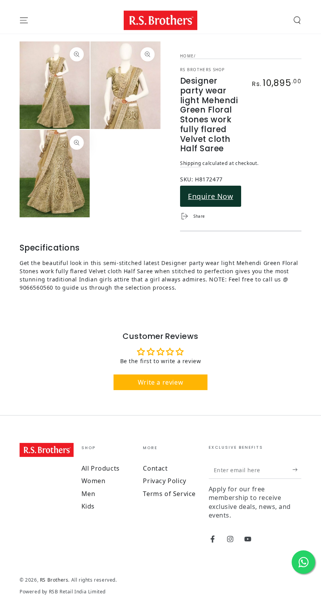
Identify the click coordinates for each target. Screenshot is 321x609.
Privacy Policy (164, 480)
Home (187, 56)
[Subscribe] (296, 469)
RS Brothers (54, 580)
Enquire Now (210, 196)
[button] (297, 20)
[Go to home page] (161, 20)
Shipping (190, 163)
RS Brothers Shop (202, 69)
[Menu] (24, 20)
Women (93, 480)
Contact (155, 468)
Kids (88, 506)
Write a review (160, 382)
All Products (100, 468)
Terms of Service (169, 493)
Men (88, 493)
